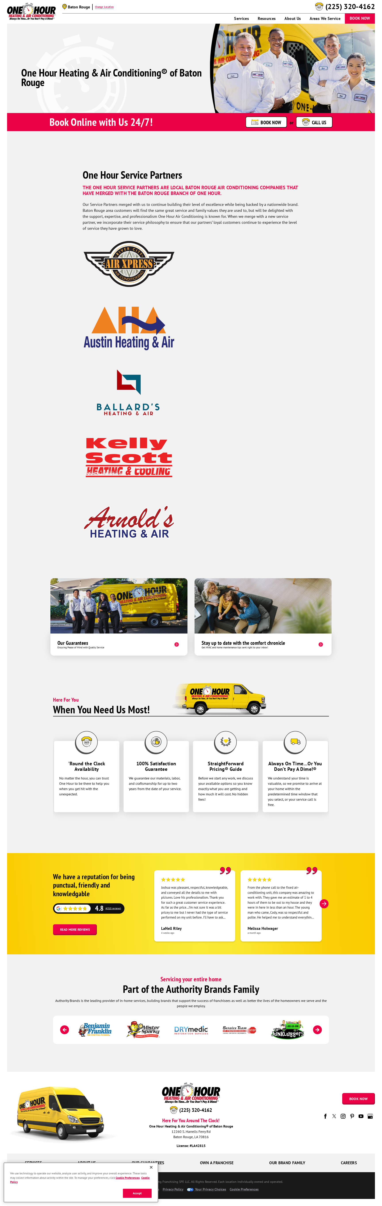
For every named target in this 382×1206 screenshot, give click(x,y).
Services (241, 18)
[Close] (151, 1167)
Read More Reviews (75, 930)
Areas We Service (325, 18)
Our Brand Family (287, 1162)
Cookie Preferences (127, 1178)
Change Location (104, 6)
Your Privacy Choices (210, 1189)
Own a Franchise (216, 1162)
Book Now (360, 18)
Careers (349, 1162)
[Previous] (64, 1029)
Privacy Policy (173, 1189)
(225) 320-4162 (350, 6)
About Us (293, 18)
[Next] (324, 903)
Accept (137, 1193)
